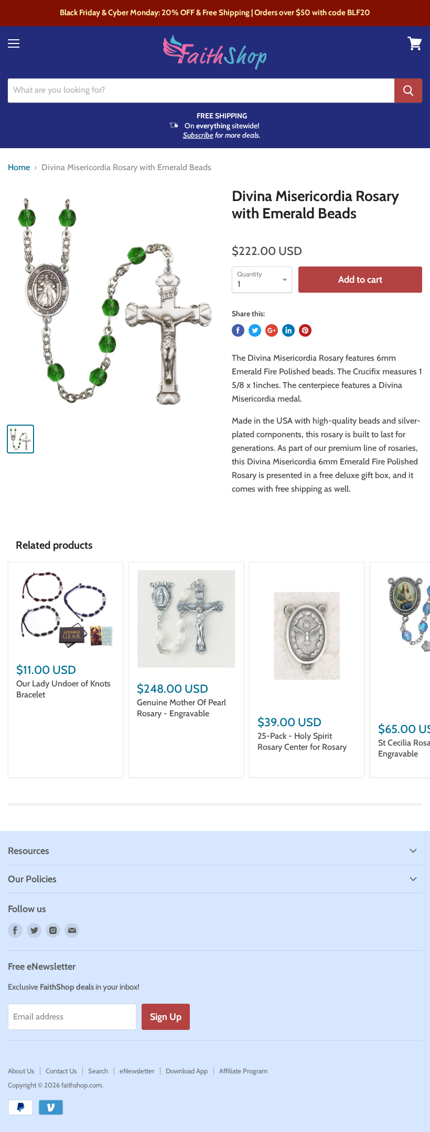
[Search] (408, 91)
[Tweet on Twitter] (255, 330)
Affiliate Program (243, 1071)
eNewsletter (137, 1071)
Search (98, 1071)
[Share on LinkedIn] (288, 330)
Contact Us (61, 1071)
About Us (21, 1071)
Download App (187, 1071)
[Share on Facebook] (238, 330)
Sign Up (165, 1017)
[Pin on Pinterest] (305, 330)
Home (19, 167)
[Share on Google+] (271, 330)
